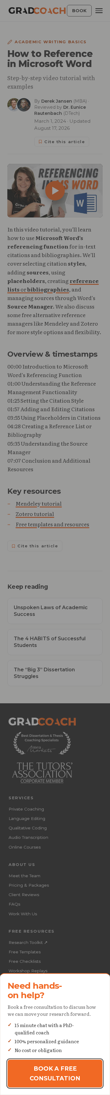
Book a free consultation (55, 1073)
